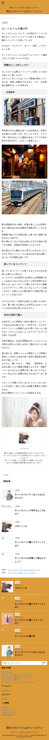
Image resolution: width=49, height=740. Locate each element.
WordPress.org (8, 715)
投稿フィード (7, 710)
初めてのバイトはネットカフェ (24, 11)
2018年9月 (6, 690)
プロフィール (21, 526)
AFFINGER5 (28, 737)
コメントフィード (9, 712)
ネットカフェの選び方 (25, 636)
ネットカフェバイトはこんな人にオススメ (24, 570)
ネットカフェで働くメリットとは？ (21, 573)
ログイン (5, 707)
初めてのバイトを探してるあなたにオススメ (24, 732)
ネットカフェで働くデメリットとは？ (17, 674)
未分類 (6, 475)
